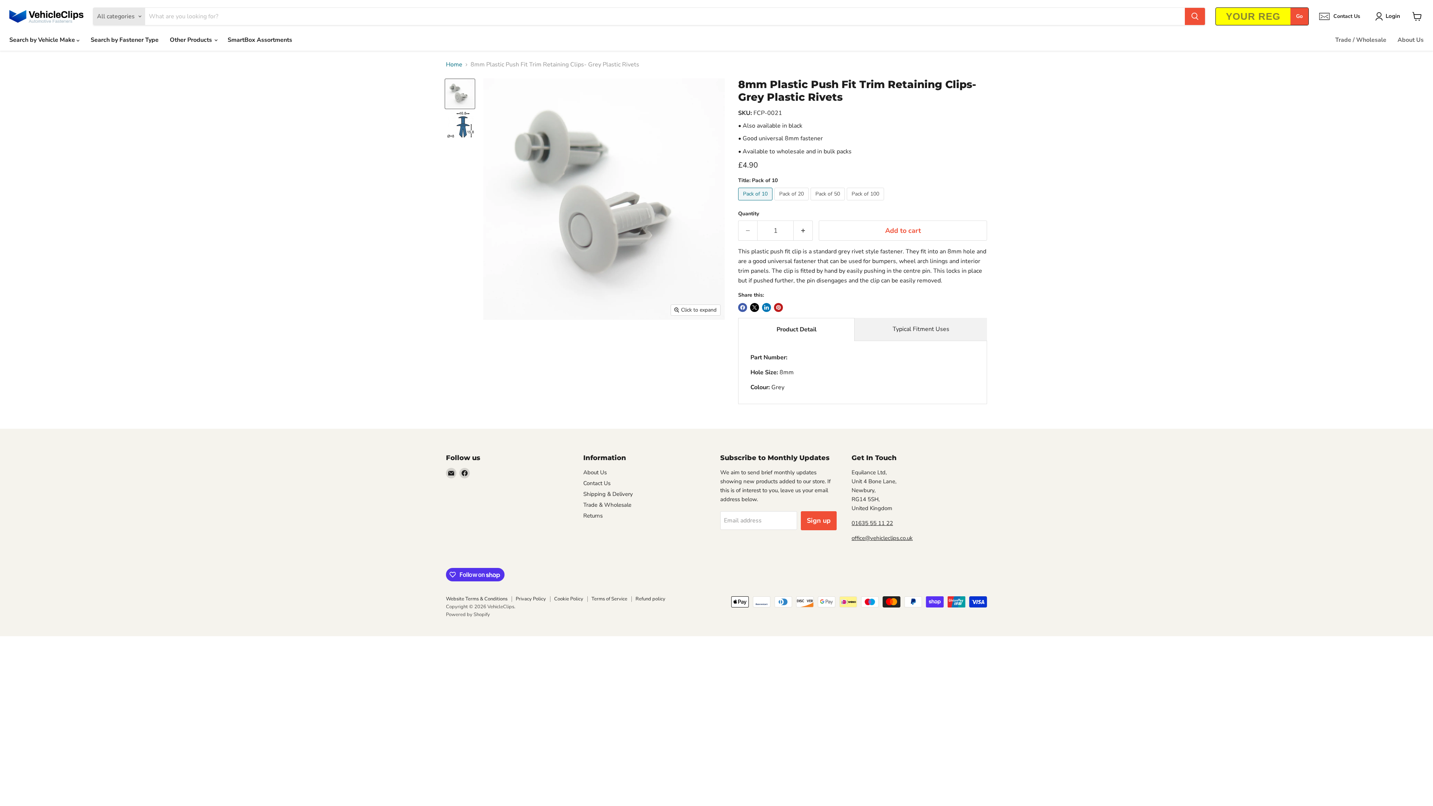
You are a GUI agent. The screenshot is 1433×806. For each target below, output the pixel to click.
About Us (1411, 40)
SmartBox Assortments (260, 40)
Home (454, 64)
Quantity (748, 214)
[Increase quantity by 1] (803, 231)
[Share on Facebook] (742, 307)
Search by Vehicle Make (43, 40)
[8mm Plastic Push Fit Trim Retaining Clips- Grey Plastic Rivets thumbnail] (460, 94)
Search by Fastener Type (125, 40)
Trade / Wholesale (1360, 40)
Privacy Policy (531, 599)
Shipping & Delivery (608, 494)
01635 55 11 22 (872, 523)
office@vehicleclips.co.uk (882, 538)
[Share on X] (754, 307)
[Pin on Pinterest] (778, 307)
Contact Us (597, 483)
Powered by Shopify (468, 614)
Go (1299, 16)
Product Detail (797, 329)
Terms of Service (609, 599)
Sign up (819, 520)
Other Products (191, 40)
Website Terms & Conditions (477, 599)
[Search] (1195, 16)
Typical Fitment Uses (921, 329)
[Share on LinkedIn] (766, 307)
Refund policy (650, 599)
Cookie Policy (568, 599)
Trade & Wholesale (607, 505)
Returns (593, 515)
